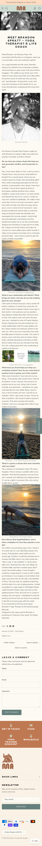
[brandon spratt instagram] (21, 362)
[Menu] (2, 8)
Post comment (11, 712)
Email (4, 680)
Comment (5, 691)
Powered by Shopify (21, 838)
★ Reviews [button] (39, 426)
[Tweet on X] (7, 626)
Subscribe (21, 807)
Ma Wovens (10, 838)
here (7, 618)
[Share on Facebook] (10, 626)
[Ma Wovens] (21, 8)
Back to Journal (21, 648)
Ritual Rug (30, 292)
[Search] (7, 8)
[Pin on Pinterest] (13, 626)
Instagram (29, 365)
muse (8, 636)
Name (4, 668)
